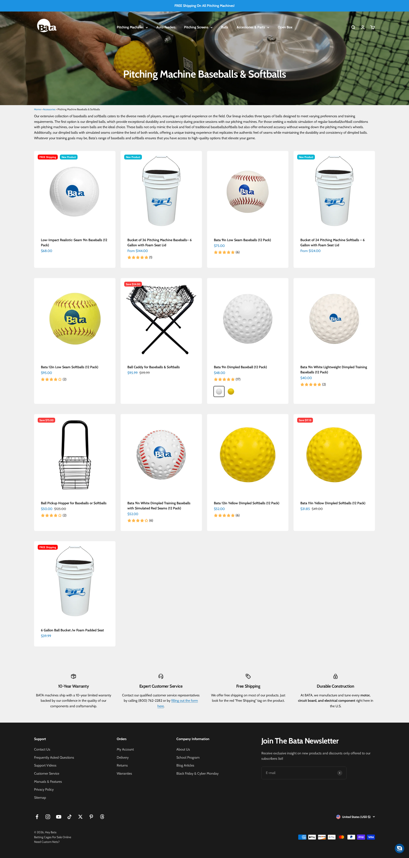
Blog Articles (185, 765)
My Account (125, 749)
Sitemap (40, 798)
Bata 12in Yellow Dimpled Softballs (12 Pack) (246, 503)
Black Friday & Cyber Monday (197, 773)
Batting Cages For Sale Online (52, 837)
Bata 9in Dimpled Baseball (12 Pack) (240, 367)
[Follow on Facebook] (37, 817)
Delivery (123, 757)
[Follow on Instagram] (48, 817)
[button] (399, 848)
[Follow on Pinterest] (91, 817)
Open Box (285, 27)
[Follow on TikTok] (69, 817)
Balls (224, 27)
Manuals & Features (48, 782)
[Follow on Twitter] (80, 817)
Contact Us (42, 749)
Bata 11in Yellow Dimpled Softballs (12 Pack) (332, 503)
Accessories (49, 109)
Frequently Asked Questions (54, 757)
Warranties (124, 773)
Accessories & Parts (251, 27)
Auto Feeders (166, 27)
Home (37, 109)
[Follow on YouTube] (59, 817)
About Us (183, 749)
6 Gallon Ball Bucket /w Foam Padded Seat (72, 630)
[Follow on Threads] (102, 817)
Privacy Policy (44, 789)
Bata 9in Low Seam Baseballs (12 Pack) (242, 240)
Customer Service (46, 773)
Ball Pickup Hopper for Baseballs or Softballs (74, 503)
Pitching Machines (130, 27)
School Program (188, 757)
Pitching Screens (196, 27)
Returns (122, 765)
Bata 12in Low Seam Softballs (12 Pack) (69, 367)
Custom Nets (50, 842)
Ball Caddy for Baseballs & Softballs (153, 367)
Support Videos (45, 765)
